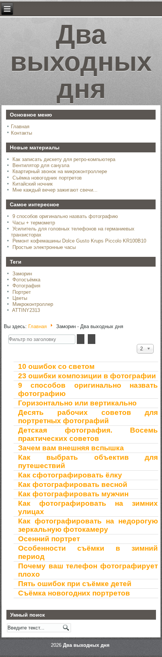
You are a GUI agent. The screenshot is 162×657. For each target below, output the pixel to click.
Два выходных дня (81, 61)
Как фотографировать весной (72, 484)
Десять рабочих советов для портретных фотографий (87, 416)
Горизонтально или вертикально (77, 403)
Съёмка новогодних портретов (74, 593)
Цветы (19, 298)
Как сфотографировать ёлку (70, 475)
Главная (20, 126)
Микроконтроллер (32, 304)
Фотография (26, 286)
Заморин (22, 273)
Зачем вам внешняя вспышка (71, 448)
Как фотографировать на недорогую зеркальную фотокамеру (87, 525)
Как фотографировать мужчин (73, 494)
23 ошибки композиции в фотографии (87, 376)
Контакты (21, 133)
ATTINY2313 (26, 310)
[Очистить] (91, 339)
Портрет (21, 292)
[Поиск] (80, 339)
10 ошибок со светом (56, 366)
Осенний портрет (49, 539)
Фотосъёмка (26, 279)
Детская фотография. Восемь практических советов (87, 434)
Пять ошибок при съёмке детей (74, 584)
